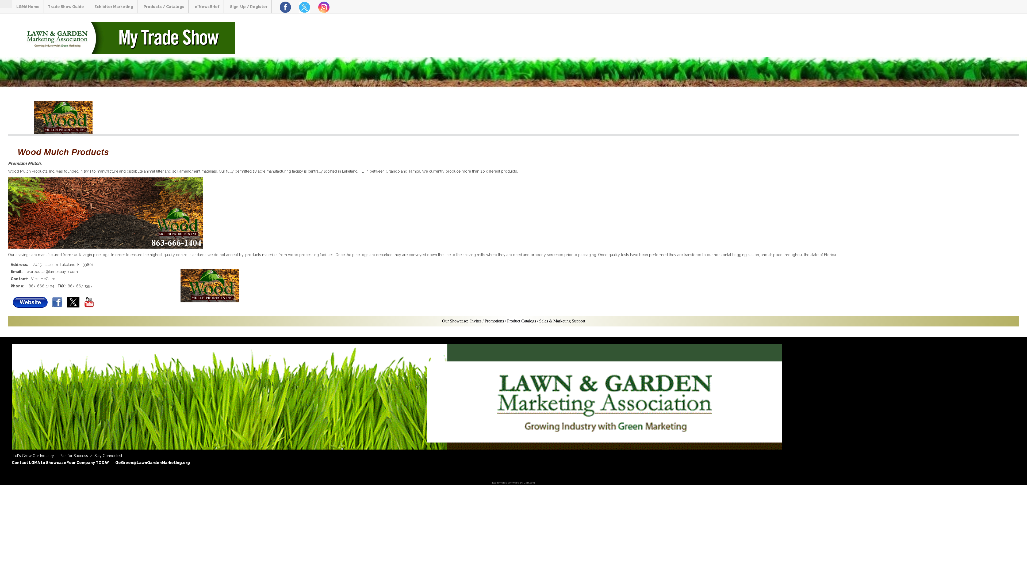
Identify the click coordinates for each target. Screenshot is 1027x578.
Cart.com (529, 482)
